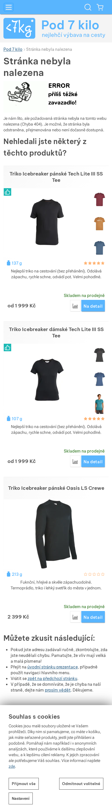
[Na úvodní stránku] (56, 28)
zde (12, 766)
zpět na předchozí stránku (52, 678)
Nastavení (21, 798)
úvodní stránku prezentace (52, 667)
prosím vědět (58, 690)
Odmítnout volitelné (81, 783)
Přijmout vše (24, 783)
